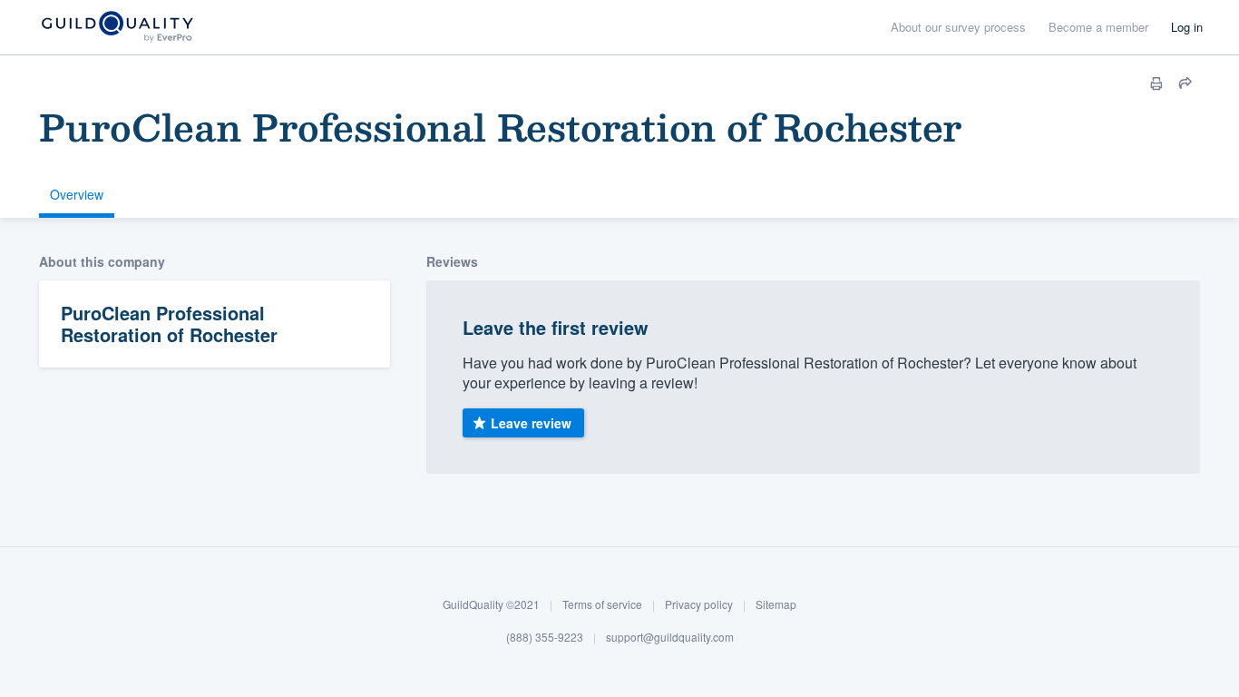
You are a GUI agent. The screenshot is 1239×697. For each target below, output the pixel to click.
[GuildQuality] (116, 27)
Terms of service (602, 604)
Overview (76, 194)
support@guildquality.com (670, 636)
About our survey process (958, 26)
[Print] (1156, 83)
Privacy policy (699, 604)
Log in (1187, 26)
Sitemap (776, 604)
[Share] (1185, 83)
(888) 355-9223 (544, 636)
